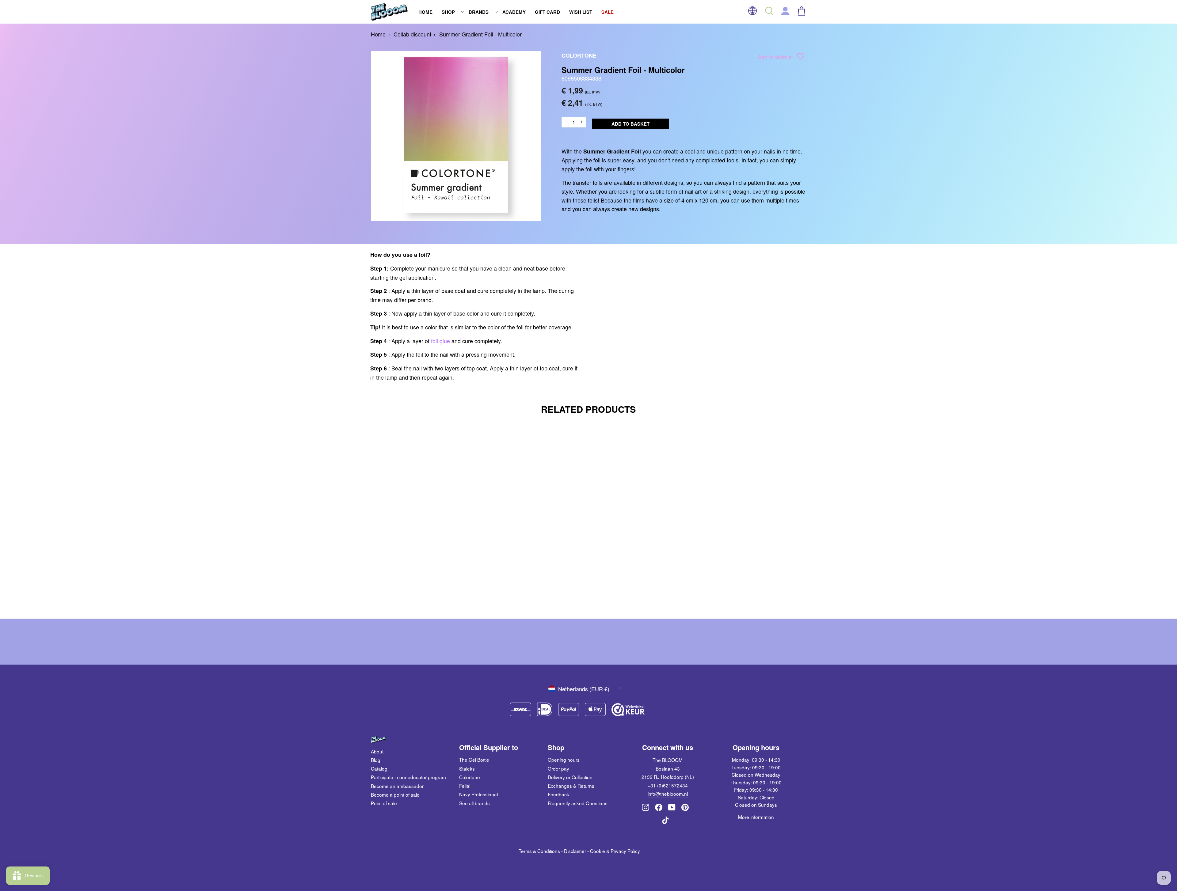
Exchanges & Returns (571, 785)
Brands (479, 12)
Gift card (547, 12)
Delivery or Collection (570, 777)
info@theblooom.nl (668, 793)
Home (425, 12)
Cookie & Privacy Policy (615, 850)
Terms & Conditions (539, 850)
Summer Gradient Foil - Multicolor (480, 34)
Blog (375, 759)
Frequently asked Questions (578, 803)
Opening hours (564, 759)
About (377, 751)
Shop (448, 12)
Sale (607, 12)
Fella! (464, 785)
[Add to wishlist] (800, 57)
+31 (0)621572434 (668, 785)
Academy (514, 12)
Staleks (467, 768)
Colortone (579, 55)
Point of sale (384, 803)
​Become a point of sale (395, 794)
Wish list (580, 12)
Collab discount (412, 34)
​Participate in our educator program (408, 777)
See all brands (474, 803)
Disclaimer (575, 850)
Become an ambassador (397, 786)
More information (756, 816)
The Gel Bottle (474, 759)
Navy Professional (478, 794)
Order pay (558, 768)
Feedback (558, 794)
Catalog (379, 768)
